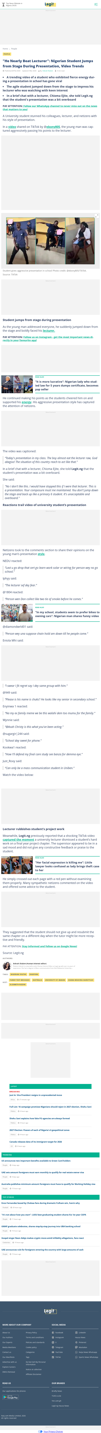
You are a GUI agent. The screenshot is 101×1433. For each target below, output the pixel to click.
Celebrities (6, 1242)
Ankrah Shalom (47, 71)
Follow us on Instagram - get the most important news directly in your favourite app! (48, 338)
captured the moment (18, 840)
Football (5, 1207)
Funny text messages (20, 980)
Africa (13, 1099)
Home (5, 48)
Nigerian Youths (18, 974)
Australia (37, 980)
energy (26, 402)
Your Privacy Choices (53, 1431)
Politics (13, 1111)
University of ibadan (55, 980)
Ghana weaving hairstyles (80, 980)
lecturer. (49, 331)
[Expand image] (96, 216)
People (14, 48)
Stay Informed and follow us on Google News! (49, 946)
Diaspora (34, 974)
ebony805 (53, 127)
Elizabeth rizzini (18, 984)
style (41, 554)
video (12, 127)
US (12, 1146)
